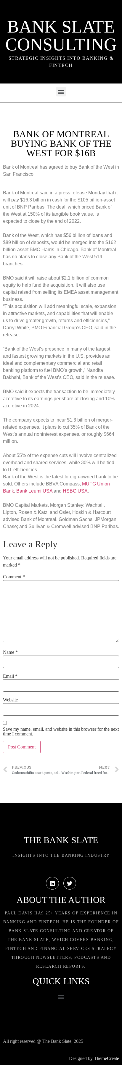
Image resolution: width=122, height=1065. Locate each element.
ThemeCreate (106, 1058)
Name (10, 652)
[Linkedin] (52, 883)
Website (10, 700)
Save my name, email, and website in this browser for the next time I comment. (61, 731)
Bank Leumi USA (34, 490)
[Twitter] (69, 883)
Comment (14, 577)
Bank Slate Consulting (61, 35)
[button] (61, 91)
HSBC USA (75, 490)
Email (10, 676)
